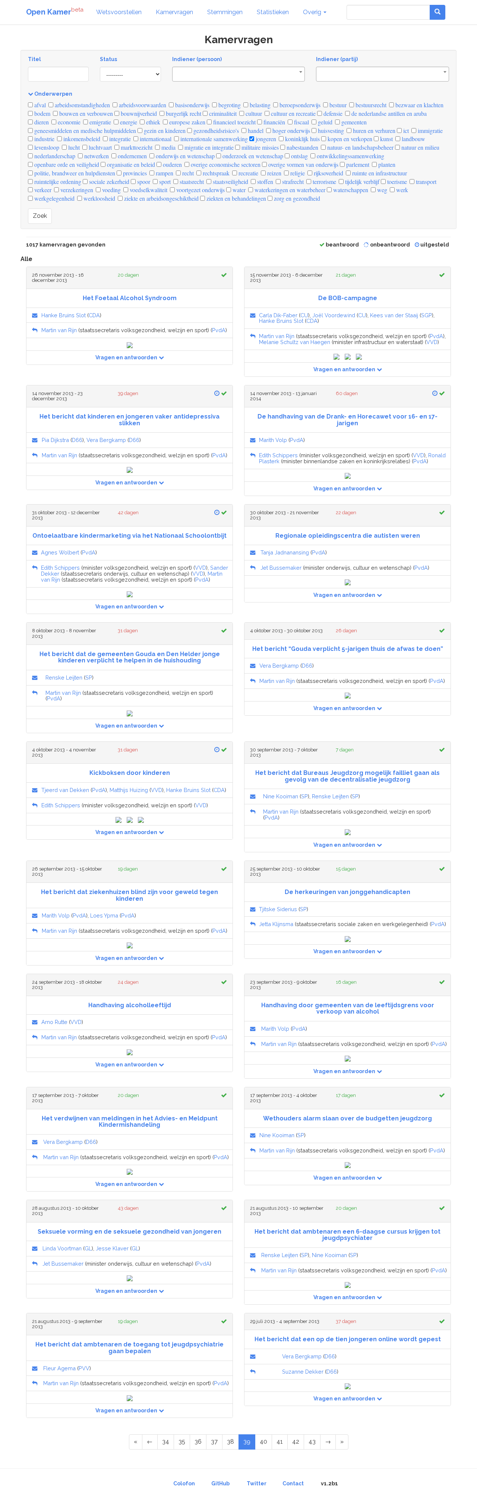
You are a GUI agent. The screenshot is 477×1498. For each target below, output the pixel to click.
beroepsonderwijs (299, 105)
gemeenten (353, 122)
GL (88, 1248)
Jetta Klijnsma (276, 924)
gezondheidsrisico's (215, 130)
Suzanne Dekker (302, 1371)
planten (386, 164)
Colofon (184, 1483)
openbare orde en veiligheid (66, 164)
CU (304, 315)
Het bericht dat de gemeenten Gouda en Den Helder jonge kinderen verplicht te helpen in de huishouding (130, 657)
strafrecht (292, 181)
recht (187, 173)
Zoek (40, 215)
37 (214, 1441)
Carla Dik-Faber (278, 315)
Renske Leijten (63, 677)
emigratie (99, 122)
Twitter (256, 1483)
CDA (94, 315)
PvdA (218, 330)
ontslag (299, 156)
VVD (431, 342)
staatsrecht (191, 181)
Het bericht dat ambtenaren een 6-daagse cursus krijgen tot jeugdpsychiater (347, 1235)
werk (401, 190)
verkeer (42, 190)
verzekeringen (76, 190)
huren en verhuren (373, 130)
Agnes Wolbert (60, 552)
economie (68, 122)
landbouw (412, 139)
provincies (134, 173)
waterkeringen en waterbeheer (289, 190)
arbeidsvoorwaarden (141, 105)
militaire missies (259, 147)
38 (230, 1441)
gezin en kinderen (164, 130)
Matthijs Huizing (129, 790)
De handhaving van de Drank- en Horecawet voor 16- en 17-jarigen (347, 420)
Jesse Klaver (112, 1248)
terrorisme (323, 181)
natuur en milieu (419, 147)
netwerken (96, 156)
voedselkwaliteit (147, 190)
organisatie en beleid (130, 164)
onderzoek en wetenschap (252, 156)
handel (254, 130)
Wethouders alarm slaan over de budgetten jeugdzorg (347, 1118)
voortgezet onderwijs (200, 190)
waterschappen (350, 190)
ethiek (152, 122)
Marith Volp (273, 440)
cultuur (253, 113)
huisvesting (330, 130)
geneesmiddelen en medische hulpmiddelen (84, 130)
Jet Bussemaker (280, 567)
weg (381, 190)
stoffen (264, 181)
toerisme (396, 181)
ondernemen (131, 156)
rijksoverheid (327, 173)
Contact (293, 1483)
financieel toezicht (234, 122)
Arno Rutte (54, 1022)
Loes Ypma (104, 915)
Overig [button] (313, 12)
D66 (77, 440)
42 (295, 1441)
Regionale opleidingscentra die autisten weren (347, 535)
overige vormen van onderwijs (302, 164)
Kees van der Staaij (394, 315)
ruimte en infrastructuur (379, 173)
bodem (41, 113)
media (168, 147)
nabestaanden (301, 147)
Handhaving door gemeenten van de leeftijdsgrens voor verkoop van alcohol (347, 1008)
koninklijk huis (302, 139)
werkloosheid (98, 198)
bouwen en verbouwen (85, 113)
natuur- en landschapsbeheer (360, 147)
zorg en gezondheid (296, 198)
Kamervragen (174, 12)
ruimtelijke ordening (57, 181)
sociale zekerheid (108, 181)
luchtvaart (99, 147)
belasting (259, 105)
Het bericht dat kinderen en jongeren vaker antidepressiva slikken (129, 420)
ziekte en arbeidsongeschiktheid (161, 198)
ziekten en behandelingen (235, 198)
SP (88, 677)
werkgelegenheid (54, 198)
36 (198, 1441)
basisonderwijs (191, 105)
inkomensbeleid (81, 139)
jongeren (265, 139)
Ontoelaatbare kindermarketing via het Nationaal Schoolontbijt (129, 535)
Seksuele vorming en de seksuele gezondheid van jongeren (129, 1231)
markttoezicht (135, 147)
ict (405, 130)
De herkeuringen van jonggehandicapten (347, 892)
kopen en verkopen (349, 139)
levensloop (46, 147)
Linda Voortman (62, 1248)
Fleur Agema (59, 1368)
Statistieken (273, 12)
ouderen (171, 164)
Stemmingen (225, 12)
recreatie (247, 173)
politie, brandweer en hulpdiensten (74, 173)
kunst (386, 139)
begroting (229, 105)
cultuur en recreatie (292, 113)
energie (128, 122)
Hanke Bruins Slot (63, 315)
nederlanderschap (54, 156)
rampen (163, 173)
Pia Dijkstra (55, 440)
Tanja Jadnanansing (284, 552)
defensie (332, 113)
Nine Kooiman (280, 796)
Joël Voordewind (333, 315)
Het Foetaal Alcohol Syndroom (130, 298)
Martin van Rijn (59, 330)
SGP (426, 315)
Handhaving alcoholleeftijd (129, 1005)
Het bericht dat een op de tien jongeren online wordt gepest (348, 1339)
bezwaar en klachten (418, 105)
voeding (111, 190)
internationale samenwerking (213, 139)
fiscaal (301, 122)
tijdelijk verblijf (361, 181)
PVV (84, 1368)
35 (182, 1441)
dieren (41, 122)
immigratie (429, 130)
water (238, 190)
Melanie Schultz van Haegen (294, 342)
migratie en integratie (208, 147)
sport (164, 181)
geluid (324, 122)
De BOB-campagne (347, 298)
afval (39, 105)
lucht (73, 147)
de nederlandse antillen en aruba (388, 113)
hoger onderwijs (290, 130)
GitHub (220, 1483)
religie (297, 173)
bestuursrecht (370, 105)
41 (280, 1441)
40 (263, 1441)
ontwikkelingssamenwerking (349, 156)
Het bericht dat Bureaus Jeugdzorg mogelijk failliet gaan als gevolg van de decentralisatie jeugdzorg (347, 776)
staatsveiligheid (229, 181)
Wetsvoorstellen (119, 12)
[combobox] (238, 74)
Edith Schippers (278, 455)
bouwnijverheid (138, 113)
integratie (119, 139)
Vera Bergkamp (106, 440)
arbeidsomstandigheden (81, 105)
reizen (273, 173)
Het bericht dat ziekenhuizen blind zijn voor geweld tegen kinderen (129, 895)
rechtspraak (215, 173)
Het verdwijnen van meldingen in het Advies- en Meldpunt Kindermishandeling (130, 1122)
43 (312, 1441)
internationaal (154, 139)
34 (165, 1441)
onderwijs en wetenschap (184, 156)
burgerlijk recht (182, 113)
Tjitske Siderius (278, 909)
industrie (43, 139)
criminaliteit (222, 113)
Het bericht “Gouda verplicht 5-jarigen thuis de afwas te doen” (347, 648)
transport (425, 181)
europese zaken (186, 122)
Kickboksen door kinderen (129, 772)
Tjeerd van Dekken (65, 790)
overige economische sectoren (224, 164)
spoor (143, 181)
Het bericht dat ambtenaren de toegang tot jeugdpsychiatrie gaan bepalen (129, 1348)
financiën (273, 122)
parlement (357, 164)
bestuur (337, 105)
